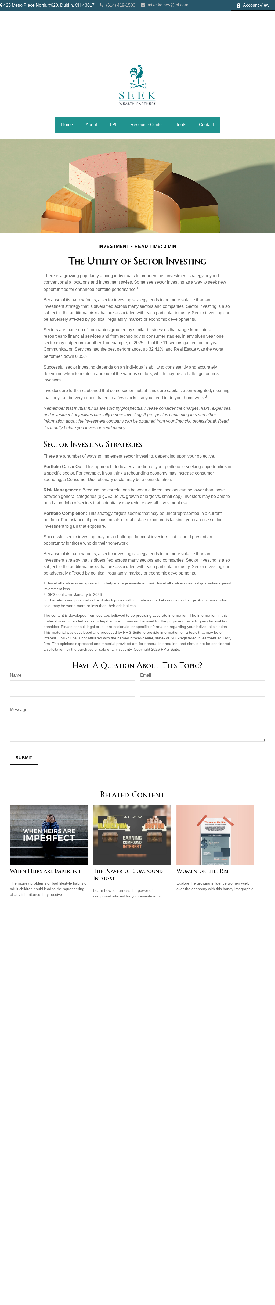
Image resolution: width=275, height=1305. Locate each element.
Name (15, 675)
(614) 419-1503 (120, 5)
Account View (256, 5)
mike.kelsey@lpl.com (168, 5)
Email (145, 675)
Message (18, 709)
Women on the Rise (203, 871)
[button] (67, 125)
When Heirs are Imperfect (45, 871)
